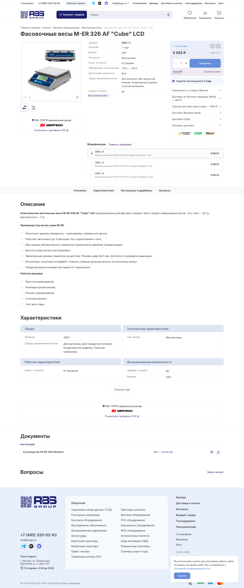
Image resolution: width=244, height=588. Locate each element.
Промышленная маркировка (89, 530)
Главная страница (30, 27)
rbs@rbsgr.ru (119, 3)
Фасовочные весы (92, 27)
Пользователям (186, 526)
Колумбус (28, 3)
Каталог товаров (73, 14)
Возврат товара (186, 515)
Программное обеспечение (88, 525)
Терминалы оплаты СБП (86, 556)
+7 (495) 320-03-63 (49, 3)
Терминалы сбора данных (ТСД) (91, 509)
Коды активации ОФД (134, 541)
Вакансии (182, 539)
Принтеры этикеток (133, 509)
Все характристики (97, 95)
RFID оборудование (133, 530)
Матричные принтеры (84, 546)
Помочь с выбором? (120, 144)
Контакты (210, 3)
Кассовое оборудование (86, 520)
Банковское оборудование (138, 525)
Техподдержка (193, 3)
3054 (98, 173)
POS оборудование (133, 520)
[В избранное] (218, 46)
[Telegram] (93, 3)
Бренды (153, 3)
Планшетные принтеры (135, 546)
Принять (182, 575)
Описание (80, 190)
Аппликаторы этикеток (135, 535)
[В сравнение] (212, 46)
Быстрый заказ (212, 71)
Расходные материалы (85, 514)
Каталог (46, 27)
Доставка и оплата (171, 3)
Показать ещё (122, 389)
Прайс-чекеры (80, 551)
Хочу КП (177, 71)
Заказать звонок (76, 3)
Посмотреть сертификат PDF (50, 130)
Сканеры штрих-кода (134, 551)
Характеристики (103, 190)
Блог (221, 3)
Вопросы (164, 190)
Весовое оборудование (66, 27)
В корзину (205, 63)
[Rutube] (100, 3)
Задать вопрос (215, 472)
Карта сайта (182, 552)
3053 (98, 162)
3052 (124, 42)
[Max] (106, 3)
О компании (140, 3)
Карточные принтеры (84, 541)
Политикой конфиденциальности (192, 568)
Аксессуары (78, 535)
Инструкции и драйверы (136, 190)
